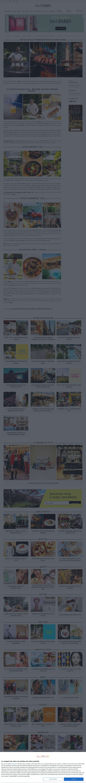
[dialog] (43, 767)
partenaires (14, 763)
